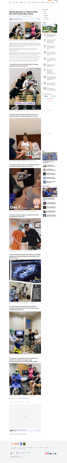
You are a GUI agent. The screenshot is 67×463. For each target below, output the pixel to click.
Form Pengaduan (40, 447)
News (14, 2)
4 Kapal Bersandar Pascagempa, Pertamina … (51, 166)
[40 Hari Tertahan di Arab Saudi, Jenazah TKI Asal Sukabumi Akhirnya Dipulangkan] (44, 207)
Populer (44, 22)
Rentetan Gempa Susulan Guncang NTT (51, 182)
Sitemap (35, 447)
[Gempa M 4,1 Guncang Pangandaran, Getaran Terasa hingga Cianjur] (44, 178)
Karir (50, 447)
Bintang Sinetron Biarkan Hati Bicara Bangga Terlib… (51, 203)
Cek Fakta (47, 2)
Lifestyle (28, 2)
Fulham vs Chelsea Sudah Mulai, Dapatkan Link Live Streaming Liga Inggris (49, 199)
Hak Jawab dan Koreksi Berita (21, 448)
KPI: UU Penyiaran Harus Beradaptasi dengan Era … (51, 211)
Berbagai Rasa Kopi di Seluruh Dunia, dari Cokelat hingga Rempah (51, 65)
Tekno (38, 2)
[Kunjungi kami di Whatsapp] (54, 453)
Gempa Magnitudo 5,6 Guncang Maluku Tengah (48, 162)
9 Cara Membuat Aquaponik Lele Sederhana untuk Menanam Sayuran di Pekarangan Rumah (51, 41)
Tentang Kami (46, 447)
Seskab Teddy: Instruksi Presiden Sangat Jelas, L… (51, 174)
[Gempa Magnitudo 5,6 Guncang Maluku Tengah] (49, 156)
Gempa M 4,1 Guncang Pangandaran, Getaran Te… (51, 178)
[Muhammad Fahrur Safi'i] (10, 19)
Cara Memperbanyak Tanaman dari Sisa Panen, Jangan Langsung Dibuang (51, 89)
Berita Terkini (45, 186)
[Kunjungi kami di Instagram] (52, 453)
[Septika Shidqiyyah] (12, 430)
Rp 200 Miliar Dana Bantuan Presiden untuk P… (51, 170)
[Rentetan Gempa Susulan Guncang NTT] (44, 182)
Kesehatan (34, 2)
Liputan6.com (18, 456)
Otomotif (42, 2)
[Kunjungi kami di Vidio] (45, 453)
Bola (25, 2)
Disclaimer (19, 447)
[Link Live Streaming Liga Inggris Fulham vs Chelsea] (44, 215)
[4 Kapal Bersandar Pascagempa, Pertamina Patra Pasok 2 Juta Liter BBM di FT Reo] (44, 165)
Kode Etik (24, 447)
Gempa (43, 151)
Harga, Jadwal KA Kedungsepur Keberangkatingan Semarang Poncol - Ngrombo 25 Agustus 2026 (51, 71)
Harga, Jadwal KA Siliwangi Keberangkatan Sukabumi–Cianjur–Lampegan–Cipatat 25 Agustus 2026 (51, 78)
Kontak (12, 447)
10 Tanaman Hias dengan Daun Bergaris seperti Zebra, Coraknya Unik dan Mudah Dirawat (51, 53)
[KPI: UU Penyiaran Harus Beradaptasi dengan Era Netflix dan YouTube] (44, 211)
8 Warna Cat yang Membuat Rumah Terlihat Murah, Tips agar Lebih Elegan (51, 35)
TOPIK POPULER (45, 9)
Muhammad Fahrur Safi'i (16, 18)
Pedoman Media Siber (30, 447)
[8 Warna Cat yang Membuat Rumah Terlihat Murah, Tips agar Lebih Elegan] (49, 28)
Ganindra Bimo (32, 43)
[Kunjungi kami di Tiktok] (55, 453)
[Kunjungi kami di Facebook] (48, 453)
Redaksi (15, 447)
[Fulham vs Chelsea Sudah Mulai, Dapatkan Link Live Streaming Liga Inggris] (49, 192)
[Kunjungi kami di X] (50, 453)
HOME (10, 2)
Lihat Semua (54, 186)
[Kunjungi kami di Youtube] (47, 453)
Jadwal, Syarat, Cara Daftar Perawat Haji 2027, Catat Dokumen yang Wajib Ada (51, 84)
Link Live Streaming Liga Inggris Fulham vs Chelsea (51, 215)
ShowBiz (21, 2)
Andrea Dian (26, 43)
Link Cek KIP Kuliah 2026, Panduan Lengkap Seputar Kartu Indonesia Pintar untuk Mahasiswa (51, 60)
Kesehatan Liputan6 (25, 398)
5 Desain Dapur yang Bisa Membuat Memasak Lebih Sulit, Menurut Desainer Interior (51, 47)
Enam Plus (52, 2)
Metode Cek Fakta (13, 448)
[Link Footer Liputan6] (15, 444)
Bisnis (17, 2)
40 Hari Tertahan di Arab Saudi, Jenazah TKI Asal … (51, 207)
